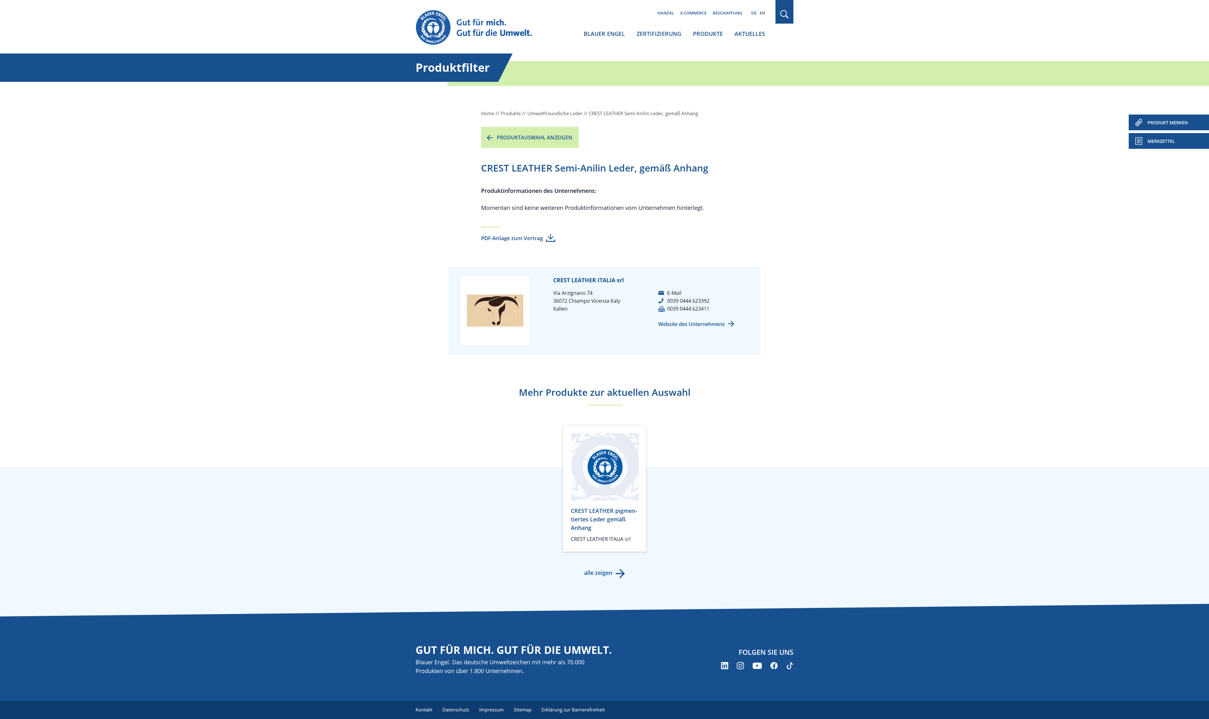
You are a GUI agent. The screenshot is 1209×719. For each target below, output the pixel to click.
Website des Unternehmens (691, 324)
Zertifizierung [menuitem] (659, 33)
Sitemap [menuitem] (522, 709)
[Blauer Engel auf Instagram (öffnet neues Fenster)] (740, 665)
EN (762, 13)
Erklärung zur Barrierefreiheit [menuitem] (573, 709)
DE (754, 13)
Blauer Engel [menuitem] (604, 33)
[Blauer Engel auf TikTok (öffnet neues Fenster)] (789, 665)
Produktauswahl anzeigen (534, 137)
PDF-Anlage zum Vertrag (512, 238)
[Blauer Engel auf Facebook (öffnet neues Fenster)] (774, 665)
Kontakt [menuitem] (424, 709)
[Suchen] (785, 14)
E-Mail (674, 292)
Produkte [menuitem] (708, 33)
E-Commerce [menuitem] (693, 13)
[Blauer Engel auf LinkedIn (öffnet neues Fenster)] (724, 665)
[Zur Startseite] (480, 28)
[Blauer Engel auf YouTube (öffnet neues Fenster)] (757, 665)
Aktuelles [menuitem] (750, 33)
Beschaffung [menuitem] (727, 13)
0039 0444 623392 (688, 300)
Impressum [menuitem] (491, 709)
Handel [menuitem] (665, 13)
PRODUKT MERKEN (1168, 123)
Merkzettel (1161, 141)
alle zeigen (598, 572)
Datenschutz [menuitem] (455, 709)
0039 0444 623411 (688, 308)
